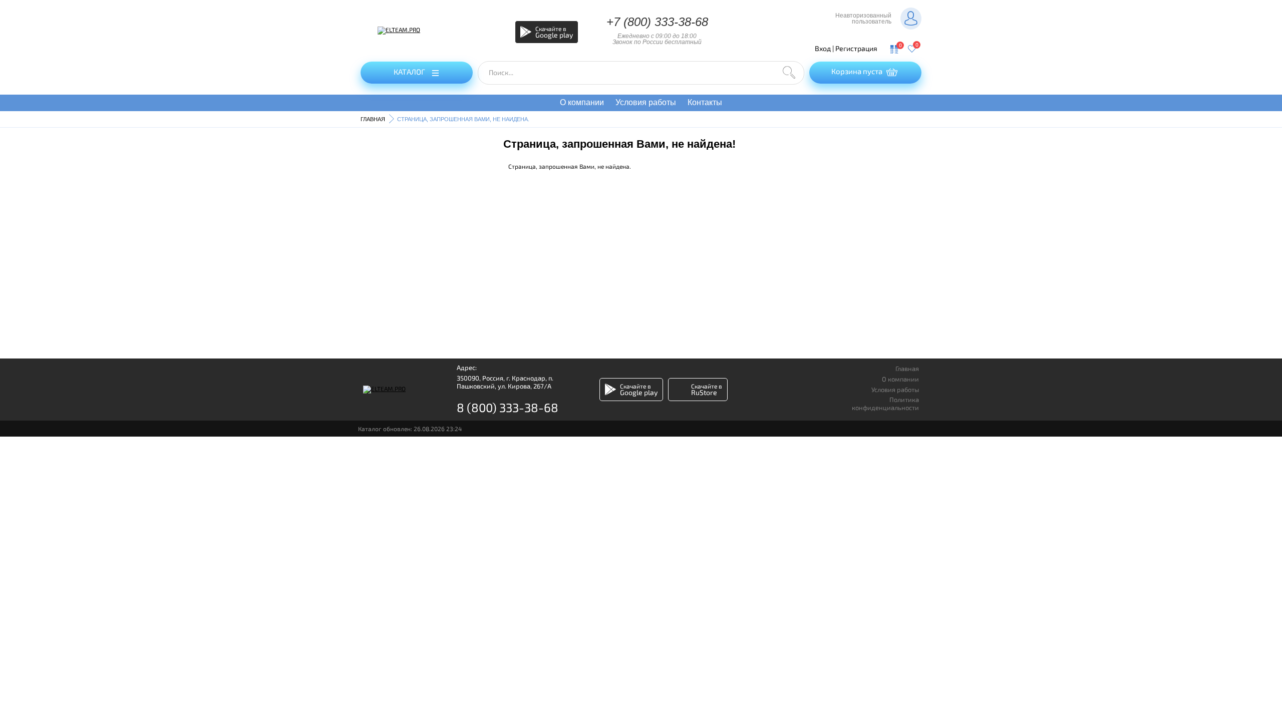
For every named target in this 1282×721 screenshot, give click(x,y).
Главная (907, 369)
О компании (582, 102)
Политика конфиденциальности (885, 404)
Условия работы (645, 102)
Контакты (705, 102)
